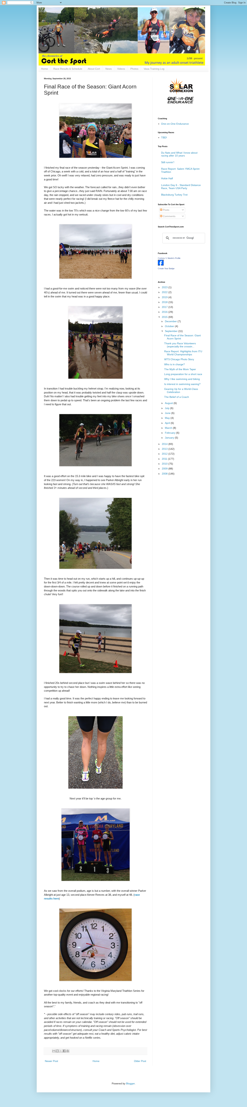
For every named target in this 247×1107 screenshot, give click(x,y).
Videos (121, 68)
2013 (165, 448)
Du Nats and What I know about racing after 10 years (179, 154)
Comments (168, 216)
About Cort (94, 68)
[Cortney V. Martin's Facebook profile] (161, 264)
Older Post (140, 1061)
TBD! (164, 137)
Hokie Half (167, 178)
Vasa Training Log (154, 68)
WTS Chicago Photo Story (179, 359)
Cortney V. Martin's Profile (169, 258)
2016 (165, 311)
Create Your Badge (166, 268)
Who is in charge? (174, 364)
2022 (165, 292)
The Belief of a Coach (176, 396)
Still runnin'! (167, 162)
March (169, 427)
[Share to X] (61, 1051)
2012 (165, 453)
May (168, 417)
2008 (165, 473)
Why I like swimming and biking (182, 379)
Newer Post (51, 1061)
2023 (165, 287)
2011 (165, 458)
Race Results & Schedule (67, 68)
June (168, 413)
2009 (165, 468)
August (169, 403)
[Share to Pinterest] (67, 1051)
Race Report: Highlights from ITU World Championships (183, 353)
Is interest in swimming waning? (182, 384)
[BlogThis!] (57, 1051)
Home (44, 68)
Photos (134, 68)
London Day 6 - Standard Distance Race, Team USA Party (181, 187)
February (170, 432)
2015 (165, 317)
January (170, 437)
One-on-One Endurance (175, 123)
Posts (165, 209)
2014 (165, 444)
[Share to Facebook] (64, 1051)
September (171, 331)
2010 (165, 463)
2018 (165, 302)
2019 (165, 297)
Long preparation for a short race (183, 374)
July (167, 408)
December (171, 321)
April (168, 423)
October (170, 326)
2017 (165, 307)
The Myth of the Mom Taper (180, 369)
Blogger (130, 1083)
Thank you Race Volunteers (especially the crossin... (180, 345)
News (108, 68)
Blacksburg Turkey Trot (174, 194)
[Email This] (54, 1051)
